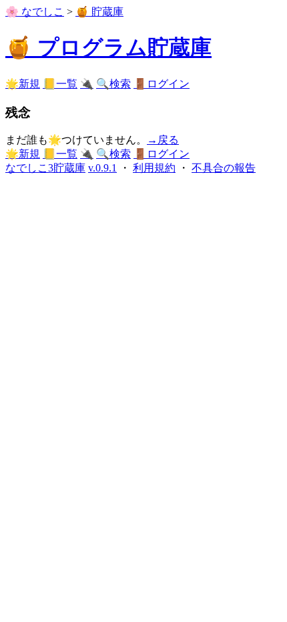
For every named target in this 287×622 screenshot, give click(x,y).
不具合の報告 (224, 168)
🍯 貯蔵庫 (99, 11)
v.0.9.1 (102, 168)
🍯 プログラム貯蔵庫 (108, 47)
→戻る (163, 139)
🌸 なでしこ (34, 11)
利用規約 (154, 168)
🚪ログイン (161, 83)
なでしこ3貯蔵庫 (45, 168)
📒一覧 (60, 83)
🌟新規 (22, 83)
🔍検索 (113, 83)
